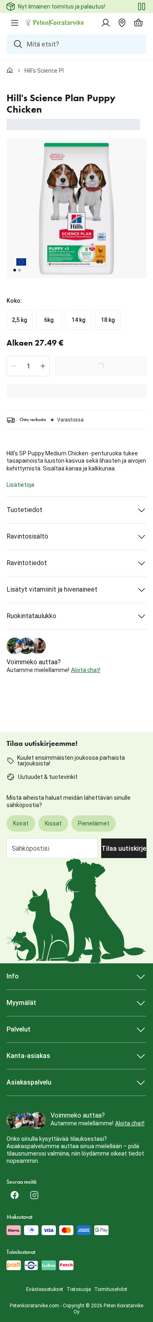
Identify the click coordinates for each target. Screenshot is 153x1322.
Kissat (53, 823)
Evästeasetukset (44, 1289)
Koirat (21, 823)
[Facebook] (15, 1195)
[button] (13, 366)
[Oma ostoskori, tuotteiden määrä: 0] (138, 23)
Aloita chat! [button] (85, 670)
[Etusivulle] (10, 70)
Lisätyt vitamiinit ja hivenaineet (52, 589)
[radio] (20, 320)
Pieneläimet (93, 823)
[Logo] (55, 23)
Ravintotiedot (27, 563)
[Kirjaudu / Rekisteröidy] (106, 23)
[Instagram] (34, 1195)
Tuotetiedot (24, 510)
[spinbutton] (28, 366)
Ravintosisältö (27, 536)
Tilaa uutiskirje (124, 848)
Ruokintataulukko (31, 616)
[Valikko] (15, 23)
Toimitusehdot (110, 1289)
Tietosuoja (79, 1289)
